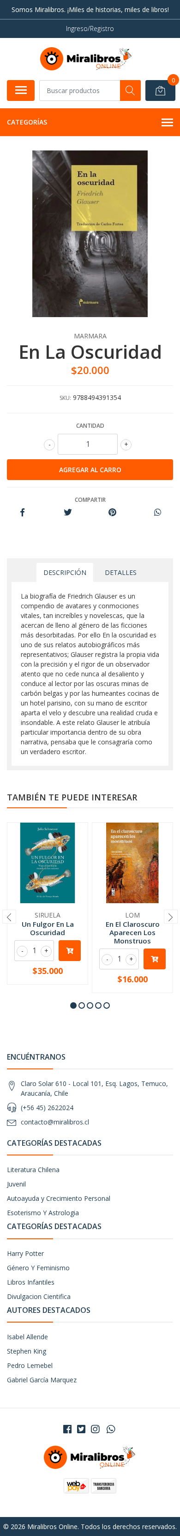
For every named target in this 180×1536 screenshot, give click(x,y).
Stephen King (26, 1351)
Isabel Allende (27, 1336)
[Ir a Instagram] (95, 1429)
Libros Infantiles (30, 1282)
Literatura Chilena (33, 1169)
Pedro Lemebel (30, 1365)
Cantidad (90, 426)
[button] (73, 1005)
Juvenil (16, 1184)
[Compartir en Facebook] (22, 512)
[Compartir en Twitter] (68, 512)
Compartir (90, 500)
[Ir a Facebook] (67, 1429)
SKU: (65, 398)
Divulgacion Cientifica (39, 1296)
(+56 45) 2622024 (47, 1107)
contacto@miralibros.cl (55, 1122)
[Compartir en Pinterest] (112, 512)
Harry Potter (25, 1253)
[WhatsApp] (111, 1429)
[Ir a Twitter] (81, 1429)
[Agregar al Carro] (70, 950)
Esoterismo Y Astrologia (43, 1212)
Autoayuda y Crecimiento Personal (58, 1198)
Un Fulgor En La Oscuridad (48, 928)
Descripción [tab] (64, 572)
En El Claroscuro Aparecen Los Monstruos (133, 932)
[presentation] (9, 917)
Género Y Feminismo (38, 1267)
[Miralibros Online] (86, 59)
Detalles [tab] (121, 572)
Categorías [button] (27, 122)
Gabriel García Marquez (42, 1379)
